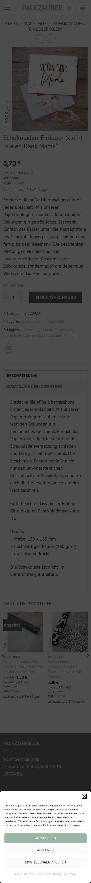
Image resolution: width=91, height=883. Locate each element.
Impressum (70, 874)
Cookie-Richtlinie (24, 874)
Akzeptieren (45, 838)
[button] (84, 796)
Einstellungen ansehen (45, 862)
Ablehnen (45, 850)
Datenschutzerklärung (49, 874)
